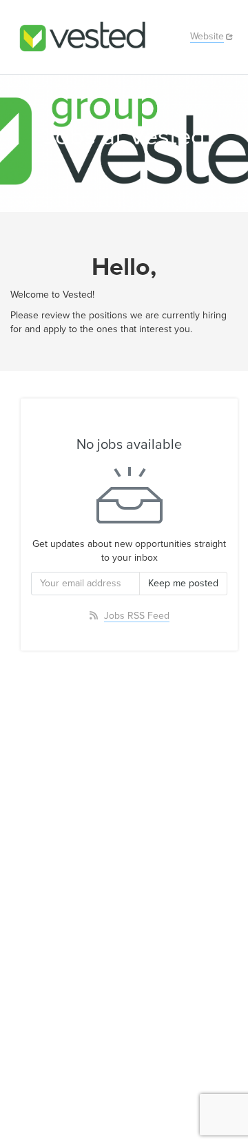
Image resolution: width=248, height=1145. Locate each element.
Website (207, 36)
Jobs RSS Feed (136, 616)
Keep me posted (183, 583)
